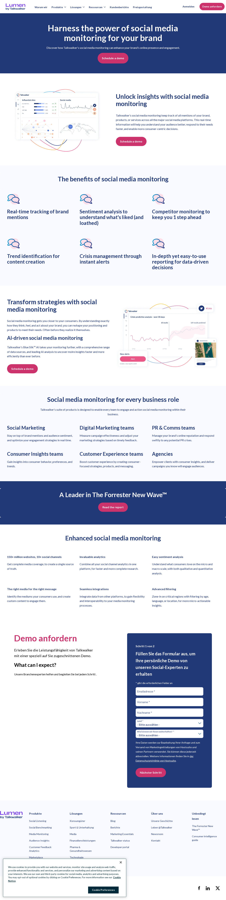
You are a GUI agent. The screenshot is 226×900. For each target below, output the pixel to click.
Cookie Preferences (103, 889)
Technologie (77, 857)
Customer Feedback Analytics (40, 849)
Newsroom (157, 833)
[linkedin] (208, 888)
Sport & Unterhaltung (82, 827)
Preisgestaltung (142, 7)
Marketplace (36, 857)
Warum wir (41, 7)
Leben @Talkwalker (161, 827)
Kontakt (155, 840)
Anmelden (188, 6)
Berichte (115, 827)
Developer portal (120, 847)
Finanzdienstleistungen (83, 840)
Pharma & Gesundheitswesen (81, 849)
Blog (113, 820)
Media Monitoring (39, 833)
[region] (64, 877)
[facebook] (199, 888)
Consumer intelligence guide (204, 838)
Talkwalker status (120, 840)
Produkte (57, 7)
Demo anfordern (212, 6)
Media (73, 833)
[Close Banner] (121, 862)
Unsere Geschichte (162, 820)
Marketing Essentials (122, 833)
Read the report (113, 507)
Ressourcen (95, 7)
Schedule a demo (113, 58)
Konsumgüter (77, 820)
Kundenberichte (119, 7)
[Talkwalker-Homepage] (11, 815)
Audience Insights (39, 840)
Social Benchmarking (40, 827)
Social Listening (37, 820)
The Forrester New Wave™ (202, 828)
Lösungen (75, 7)
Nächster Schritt (151, 772)
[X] (218, 888)
